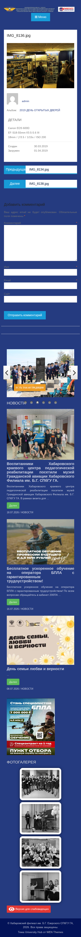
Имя (40, 266)
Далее (13, 505)
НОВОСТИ (27, 512)
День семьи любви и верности (35, 669)
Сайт (7, 293)
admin (25, 101)
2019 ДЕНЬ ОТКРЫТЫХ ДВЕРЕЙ (40, 110)
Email (40, 280)
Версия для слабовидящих (32, 908)
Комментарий (40, 222)
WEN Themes (55, 932)
